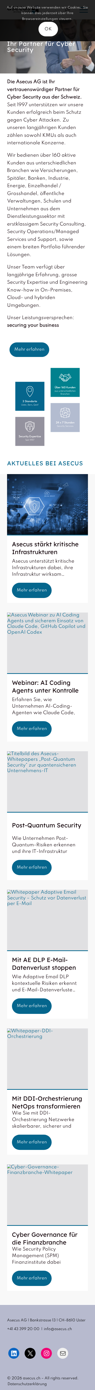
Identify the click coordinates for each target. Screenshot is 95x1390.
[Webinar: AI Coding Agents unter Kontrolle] (47, 643)
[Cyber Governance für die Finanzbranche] (47, 1195)
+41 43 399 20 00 (23, 1329)
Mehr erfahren (32, 590)
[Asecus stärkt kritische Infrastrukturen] (47, 504)
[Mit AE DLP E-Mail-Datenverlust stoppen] (47, 920)
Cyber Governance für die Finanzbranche (44, 1238)
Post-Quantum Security (46, 825)
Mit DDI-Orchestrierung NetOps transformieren (47, 1102)
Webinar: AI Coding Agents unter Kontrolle (45, 686)
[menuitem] (26, 1384)
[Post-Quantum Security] (47, 782)
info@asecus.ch (58, 1329)
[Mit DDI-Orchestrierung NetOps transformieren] (47, 1059)
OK (48, 29)
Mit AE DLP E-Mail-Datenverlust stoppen (44, 963)
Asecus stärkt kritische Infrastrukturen (45, 548)
